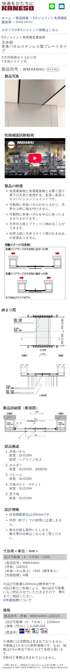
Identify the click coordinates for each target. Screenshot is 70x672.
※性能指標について (17, 600)
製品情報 (22, 18)
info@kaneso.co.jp (37, 665)
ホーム (6, 18)
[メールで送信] (62, 7)
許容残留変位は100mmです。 (31, 514)
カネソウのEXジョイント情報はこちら (30, 30)
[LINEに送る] (52, 7)
